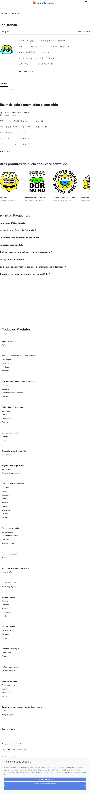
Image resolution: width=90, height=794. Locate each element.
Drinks (4, 414)
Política (5, 513)
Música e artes (8, 626)
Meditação (6, 367)
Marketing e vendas (11, 583)
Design (5, 436)
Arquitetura (6, 469)
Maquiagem (6, 612)
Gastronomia (7, 418)
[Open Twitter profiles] (9, 749)
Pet (3, 345)
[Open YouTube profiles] (19, 749)
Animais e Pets (9, 341)
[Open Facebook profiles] (4, 749)
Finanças (5, 539)
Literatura (6, 510)
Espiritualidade (8, 363)
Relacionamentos (10, 667)
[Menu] (4, 3)
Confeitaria (6, 411)
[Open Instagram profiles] (24, 749)
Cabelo (5, 601)
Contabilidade (7, 532)
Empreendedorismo (10, 535)
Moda (4, 616)
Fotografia (6, 440)
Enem (4, 498)
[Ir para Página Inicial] (44, 3)
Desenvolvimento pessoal (13, 392)
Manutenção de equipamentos (15, 568)
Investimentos (8, 543)
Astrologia (6, 359)
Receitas (5, 422)
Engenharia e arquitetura (13, 465)
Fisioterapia (6, 692)
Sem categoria (8, 729)
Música (5, 638)
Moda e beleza (8, 597)
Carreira (5, 385)
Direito (5, 491)
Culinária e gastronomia (12, 407)
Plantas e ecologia (10, 648)
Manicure (5, 608)
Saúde (4, 696)
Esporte (5, 689)
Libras (4, 506)
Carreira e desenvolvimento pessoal (18, 381)
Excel (4, 711)
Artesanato (6, 630)
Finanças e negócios (11, 528)
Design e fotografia (11, 433)
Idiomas (5, 502)
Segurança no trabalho (11, 473)
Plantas (5, 656)
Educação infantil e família (14, 451)
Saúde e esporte (9, 681)
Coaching (5, 389)
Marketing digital (9, 586)
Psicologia (6, 517)
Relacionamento (8, 670)
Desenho (5, 634)
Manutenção (7, 572)
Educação (6, 495)
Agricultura (6, 652)
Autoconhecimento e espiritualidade (18, 356)
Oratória (5, 396)
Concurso (5, 487)
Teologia (5, 370)
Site (3, 718)
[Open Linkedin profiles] (14, 749)
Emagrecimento (8, 685)
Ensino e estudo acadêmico (14, 484)
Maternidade (7, 455)
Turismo (5, 557)
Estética (5, 605)
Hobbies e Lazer (9, 554)
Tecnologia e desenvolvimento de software (22, 707)
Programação (7, 714)
